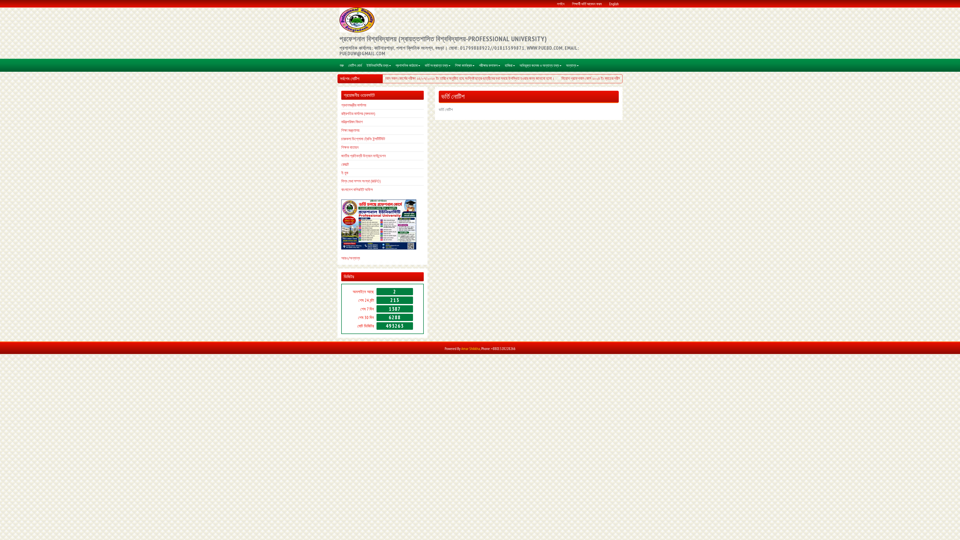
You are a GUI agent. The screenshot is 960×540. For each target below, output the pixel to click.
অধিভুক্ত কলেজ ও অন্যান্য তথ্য (539, 65)
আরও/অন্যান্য (350, 258)
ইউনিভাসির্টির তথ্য (377, 65)
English (614, 3)
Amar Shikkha (470, 348)
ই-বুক (344, 172)
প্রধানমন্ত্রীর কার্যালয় (353, 105)
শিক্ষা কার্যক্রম (463, 65)
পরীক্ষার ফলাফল (488, 65)
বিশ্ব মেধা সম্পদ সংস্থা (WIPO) (361, 181)
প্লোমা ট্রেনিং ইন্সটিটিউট (370, 138)
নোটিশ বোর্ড (355, 65)
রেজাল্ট (345, 164)
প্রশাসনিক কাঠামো (407, 65)
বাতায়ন (353, 147)
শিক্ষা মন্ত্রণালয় (350, 130)
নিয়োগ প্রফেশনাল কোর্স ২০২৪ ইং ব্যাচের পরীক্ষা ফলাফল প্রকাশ (590, 78)
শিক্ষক (345, 147)
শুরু (342, 65)
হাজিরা (508, 65)
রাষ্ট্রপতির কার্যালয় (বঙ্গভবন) (358, 113)
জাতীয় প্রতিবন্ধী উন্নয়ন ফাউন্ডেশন (363, 155)
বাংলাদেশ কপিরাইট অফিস (357, 189)
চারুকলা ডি (348, 138)
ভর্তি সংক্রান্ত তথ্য (436, 65)
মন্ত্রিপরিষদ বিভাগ (352, 121)
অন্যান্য (571, 65)
